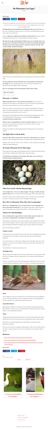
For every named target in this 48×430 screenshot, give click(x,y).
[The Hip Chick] (24, 2)
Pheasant (28, 359)
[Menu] (2, 2)
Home (4, 357)
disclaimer (20, 26)
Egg (19, 359)
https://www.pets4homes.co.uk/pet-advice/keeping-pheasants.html (20, 340)
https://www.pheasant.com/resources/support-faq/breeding (18, 337)
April (25, 10)
